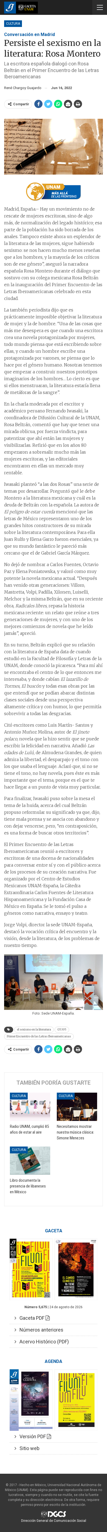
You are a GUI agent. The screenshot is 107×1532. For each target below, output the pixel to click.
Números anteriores (39, 1330)
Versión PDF (31, 1436)
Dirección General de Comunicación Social (53, 1521)
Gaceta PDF (31, 1318)
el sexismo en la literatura (34, 1029)
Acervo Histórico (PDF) (42, 1341)
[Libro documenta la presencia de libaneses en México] (30, 1161)
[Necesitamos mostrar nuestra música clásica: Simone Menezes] (77, 1107)
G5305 (61, 1029)
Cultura (13, 24)
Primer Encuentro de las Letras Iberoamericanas (39, 1036)
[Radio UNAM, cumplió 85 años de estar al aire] (30, 1107)
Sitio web (28, 1448)
